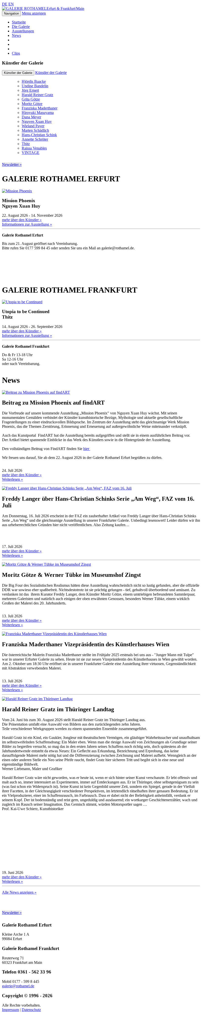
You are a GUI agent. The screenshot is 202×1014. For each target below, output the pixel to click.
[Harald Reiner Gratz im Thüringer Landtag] (37, 699)
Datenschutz (31, 1010)
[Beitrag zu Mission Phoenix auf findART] (36, 392)
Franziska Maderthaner (39, 108)
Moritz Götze (32, 104)
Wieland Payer (33, 126)
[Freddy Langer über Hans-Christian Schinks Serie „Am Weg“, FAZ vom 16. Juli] (67, 488)
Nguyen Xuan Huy (37, 121)
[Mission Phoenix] (17, 191)
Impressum (10, 1010)
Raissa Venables (34, 148)
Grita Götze (31, 99)
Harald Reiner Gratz (37, 95)
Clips (16, 53)
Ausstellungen (23, 31)
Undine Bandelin (35, 86)
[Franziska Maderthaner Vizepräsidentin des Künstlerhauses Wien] (54, 634)
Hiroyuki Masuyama (38, 112)
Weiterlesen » (12, 479)
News (16, 35)
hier (86, 449)
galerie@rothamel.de (18, 986)
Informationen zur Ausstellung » (27, 224)
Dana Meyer (31, 117)
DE (4, 4)
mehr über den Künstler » (22, 220)
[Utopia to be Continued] (22, 302)
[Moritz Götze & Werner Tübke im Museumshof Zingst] (46, 564)
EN (11, 4)
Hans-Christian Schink (39, 135)
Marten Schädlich (35, 130)
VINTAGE (30, 153)
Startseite (19, 22)
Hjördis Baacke (34, 81)
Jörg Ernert (30, 90)
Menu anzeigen (34, 13)
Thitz (26, 144)
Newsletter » (12, 164)
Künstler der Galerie (51, 72)
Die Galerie (21, 26)
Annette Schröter (35, 139)
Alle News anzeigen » (19, 892)
